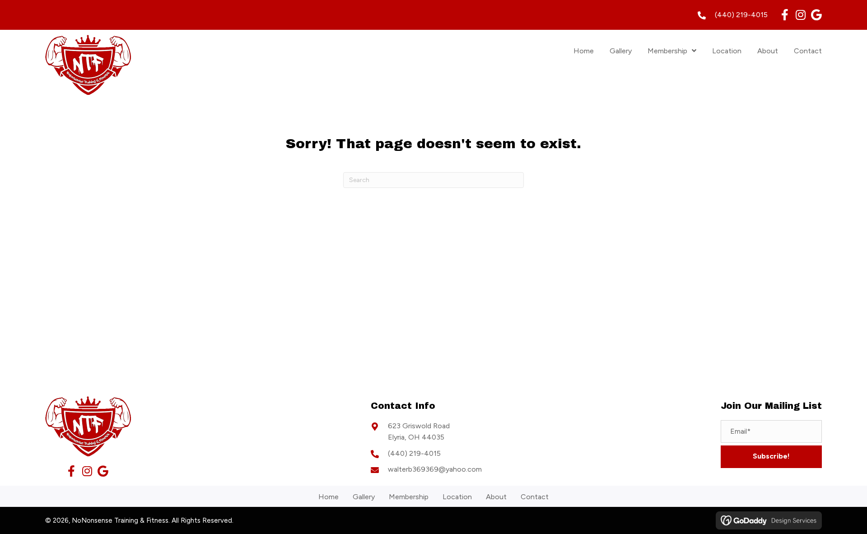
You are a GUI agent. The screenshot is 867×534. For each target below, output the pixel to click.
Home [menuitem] (328, 496)
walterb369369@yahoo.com (435, 469)
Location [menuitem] (457, 496)
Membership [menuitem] (409, 496)
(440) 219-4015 (741, 14)
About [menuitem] (496, 496)
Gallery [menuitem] (364, 496)
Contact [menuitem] (535, 496)
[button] (784, 14)
